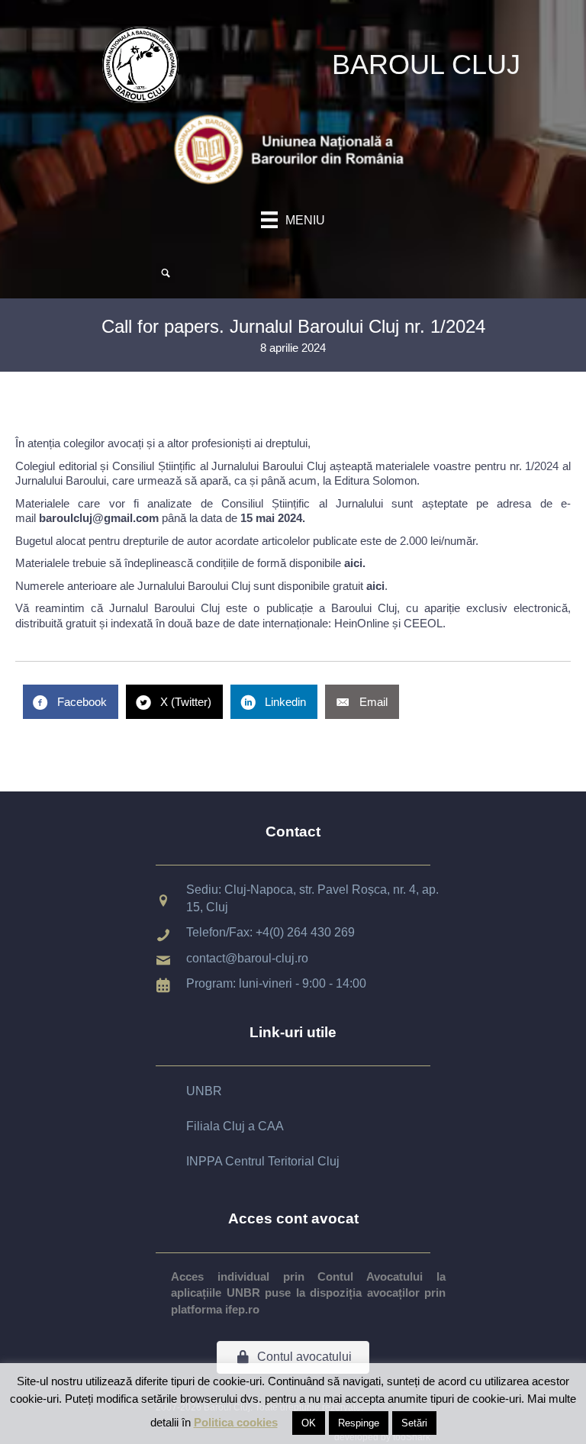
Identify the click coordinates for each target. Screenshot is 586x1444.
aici (353, 562)
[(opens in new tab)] (293, 148)
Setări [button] (414, 1423)
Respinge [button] (358, 1423)
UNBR (204, 1091)
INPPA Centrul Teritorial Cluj (263, 1161)
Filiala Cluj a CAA (235, 1126)
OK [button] (308, 1423)
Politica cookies (236, 1422)
